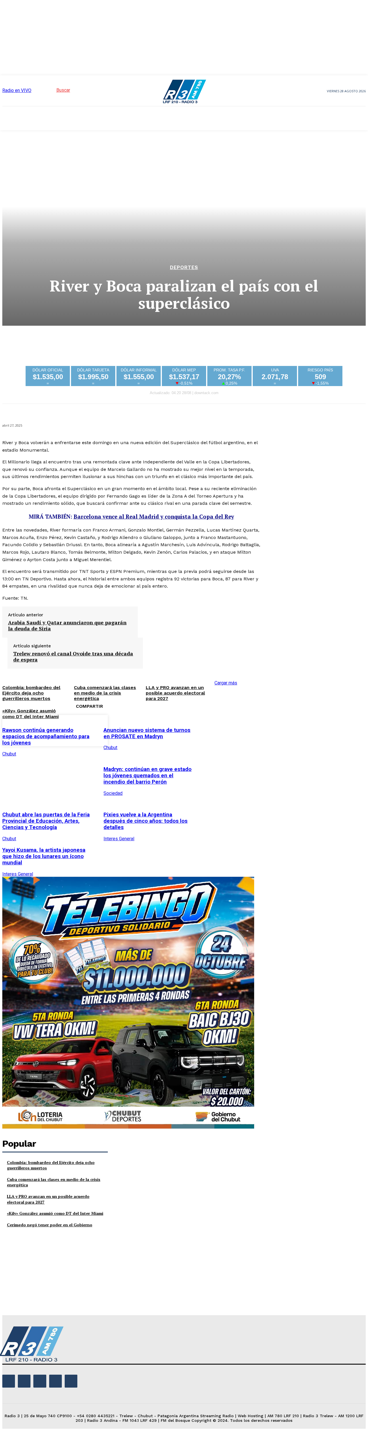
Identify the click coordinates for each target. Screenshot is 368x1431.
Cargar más (225, 683)
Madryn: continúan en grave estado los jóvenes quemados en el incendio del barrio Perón (147, 775)
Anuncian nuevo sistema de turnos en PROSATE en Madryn (146, 733)
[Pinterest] (250, 729)
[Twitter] (230, 729)
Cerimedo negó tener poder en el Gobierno (49, 1224)
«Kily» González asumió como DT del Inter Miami (30, 713)
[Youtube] (71, 1381)
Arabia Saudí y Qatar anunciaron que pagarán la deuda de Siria (67, 625)
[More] (292, 730)
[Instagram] (24, 1381)
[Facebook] (209, 729)
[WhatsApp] (271, 729)
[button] (52, 90)
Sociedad (112, 793)
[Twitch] (39, 1381)
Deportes (184, 267)
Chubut (9, 754)
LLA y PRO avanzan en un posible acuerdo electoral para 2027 (175, 693)
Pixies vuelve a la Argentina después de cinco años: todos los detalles (145, 821)
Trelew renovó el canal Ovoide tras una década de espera (73, 657)
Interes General (118, 838)
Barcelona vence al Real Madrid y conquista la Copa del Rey (154, 516)
